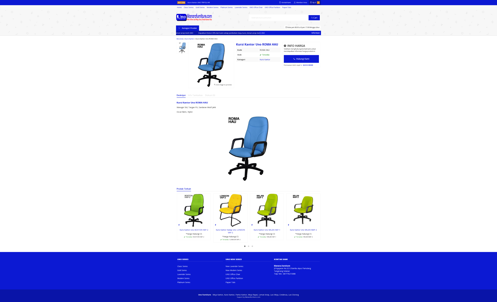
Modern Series (212, 7)
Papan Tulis (286, 7)
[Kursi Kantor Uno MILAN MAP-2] (303, 210)
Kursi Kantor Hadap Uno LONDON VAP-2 (230, 231)
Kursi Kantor (265, 59)
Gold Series (200, 7)
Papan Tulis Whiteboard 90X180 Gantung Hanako (206, 2)
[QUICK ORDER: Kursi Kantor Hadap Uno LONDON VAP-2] (215, 224)
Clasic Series (189, 7)
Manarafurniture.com (252, 297)
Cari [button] (315, 17)
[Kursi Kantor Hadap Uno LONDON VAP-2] (230, 210)
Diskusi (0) (210, 95)
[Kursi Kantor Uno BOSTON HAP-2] (194, 210)
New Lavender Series (234, 266)
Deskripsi (181, 95)
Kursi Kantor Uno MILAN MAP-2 (303, 230)
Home (179, 7)
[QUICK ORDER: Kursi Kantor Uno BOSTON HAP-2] (179, 224)
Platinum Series (227, 7)
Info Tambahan (195, 95)
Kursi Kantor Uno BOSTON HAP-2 (194, 230)
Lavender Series (241, 7)
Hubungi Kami (302, 59)
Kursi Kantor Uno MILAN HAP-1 (267, 230)
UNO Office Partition (272, 7)
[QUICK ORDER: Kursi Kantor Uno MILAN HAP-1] (252, 224)
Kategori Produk (189, 28)
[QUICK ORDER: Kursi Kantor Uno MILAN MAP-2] (288, 224)
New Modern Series (234, 270)
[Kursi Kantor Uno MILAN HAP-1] (267, 210)
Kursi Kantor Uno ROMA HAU (192, 102)
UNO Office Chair (256, 7)
